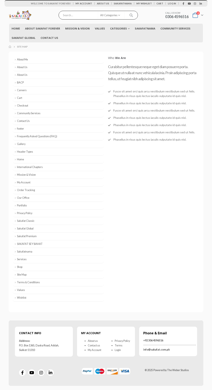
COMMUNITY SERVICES (175, 28)
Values (100, 28)
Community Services (28, 113)
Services (21, 259)
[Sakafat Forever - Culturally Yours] (20, 15)
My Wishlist (144, 3)
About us (93, 340)
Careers (21, 90)
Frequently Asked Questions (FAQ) (37, 136)
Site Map (21, 274)
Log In (172, 3)
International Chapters (30, 167)
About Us (103, 3)
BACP (20, 82)
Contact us (94, 345)
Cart (160, 3)
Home (16, 28)
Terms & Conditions (28, 282)
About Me (22, 59)
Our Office (23, 197)
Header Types (25, 151)
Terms (118, 345)
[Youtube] (189, 3)
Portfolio (22, 205)
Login (118, 350)
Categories (118, 28)
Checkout (22, 105)
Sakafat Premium (27, 236)
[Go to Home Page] (10, 46)
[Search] (131, 15)
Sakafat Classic (25, 220)
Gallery (21, 144)
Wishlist (21, 297)
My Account (84, 3)
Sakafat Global (23, 38)
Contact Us (49, 38)
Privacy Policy (24, 213)
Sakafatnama (123, 3)
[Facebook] (183, 3)
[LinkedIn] (200, 3)
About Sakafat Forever (42, 28)
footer (20, 128)
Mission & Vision (77, 28)
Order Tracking (26, 190)
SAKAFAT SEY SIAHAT (30, 243)
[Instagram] (195, 3)
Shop (19, 267)
